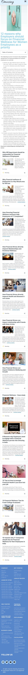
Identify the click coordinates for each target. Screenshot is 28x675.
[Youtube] (10, 662)
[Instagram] (3, 662)
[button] (25, 1)
